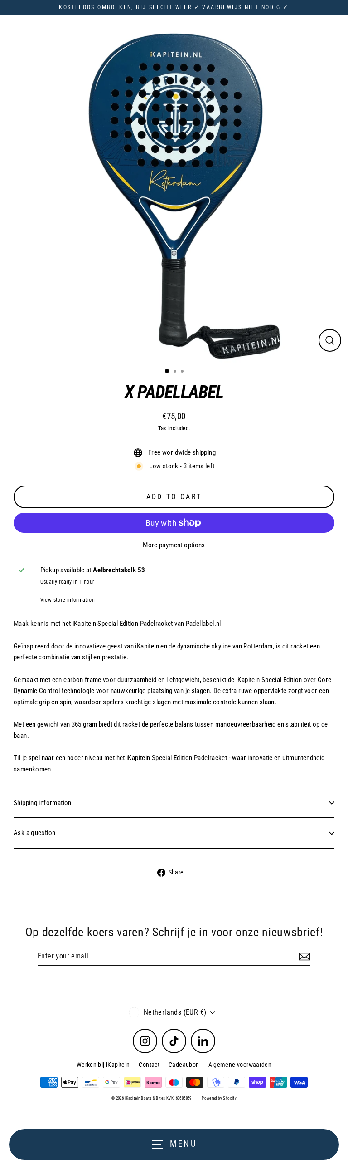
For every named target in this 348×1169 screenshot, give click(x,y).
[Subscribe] (303, 957)
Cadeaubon (184, 1064)
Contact (149, 1064)
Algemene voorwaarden (240, 1064)
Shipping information (43, 803)
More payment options (174, 545)
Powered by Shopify (219, 1098)
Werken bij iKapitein (103, 1064)
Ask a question (34, 833)
